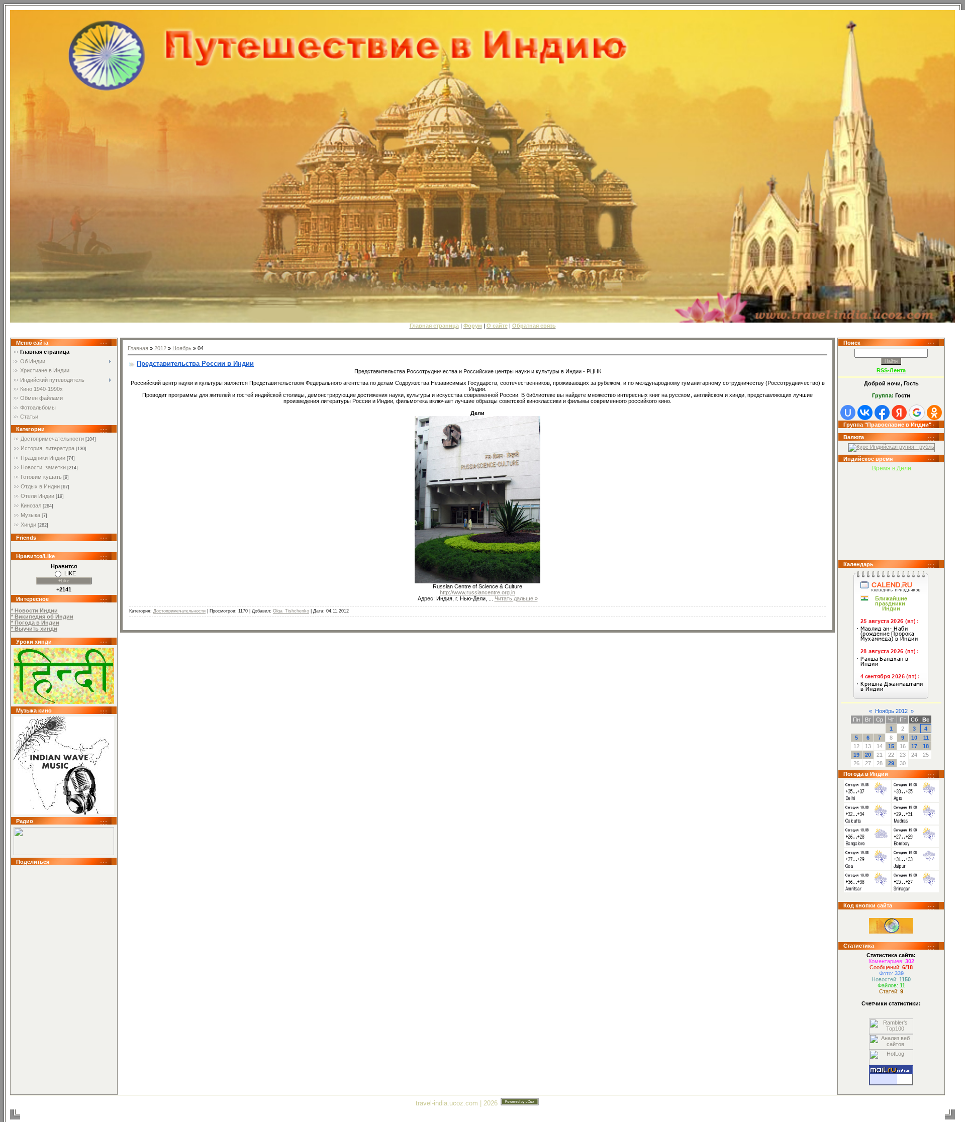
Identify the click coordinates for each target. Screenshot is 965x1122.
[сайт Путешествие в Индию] (64, 702)
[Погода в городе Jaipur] (915, 868)
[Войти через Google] (917, 412)
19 (856, 755)
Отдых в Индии (40, 486)
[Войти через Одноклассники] (934, 412)
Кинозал (31, 505)
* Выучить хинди (34, 629)
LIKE (70, 573)
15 (891, 746)
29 (891, 763)
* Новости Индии (34, 610)
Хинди (28, 525)
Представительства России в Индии (195, 363)
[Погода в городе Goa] (867, 868)
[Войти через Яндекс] (899, 412)
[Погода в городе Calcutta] (867, 823)
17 (914, 746)
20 (868, 755)
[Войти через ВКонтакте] (865, 412)
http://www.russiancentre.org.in (477, 592)
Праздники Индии (43, 458)
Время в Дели (891, 468)
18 (926, 746)
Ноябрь (181, 348)
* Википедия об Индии (42, 617)
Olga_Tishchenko (291, 611)
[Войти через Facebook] (882, 412)
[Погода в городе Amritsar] (867, 890)
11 (926, 738)
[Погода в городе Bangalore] (867, 845)
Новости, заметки (43, 467)
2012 (160, 348)
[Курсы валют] (891, 447)
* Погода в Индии (35, 623)
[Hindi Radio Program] (64, 853)
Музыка (30, 515)
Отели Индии (37, 496)
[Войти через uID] (847, 412)
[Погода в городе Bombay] (915, 845)
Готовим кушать (41, 477)
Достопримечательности (52, 439)
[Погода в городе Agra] (915, 800)
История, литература (47, 448)
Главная (138, 348)
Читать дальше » (516, 598)
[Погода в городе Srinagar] (915, 890)
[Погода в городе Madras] (915, 823)
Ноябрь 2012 (891, 711)
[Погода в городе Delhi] (867, 800)
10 (914, 738)
